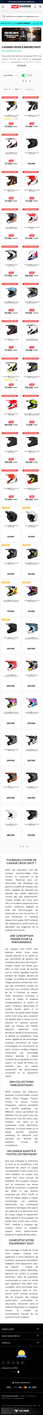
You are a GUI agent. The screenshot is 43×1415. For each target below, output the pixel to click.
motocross (36, 59)
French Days (30, 1396)
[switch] (24, 75)
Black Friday (6, 1398)
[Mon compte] (35, 6)
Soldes (22, 1396)
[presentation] (2, 2)
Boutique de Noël (18, 1398)
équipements (16, 62)
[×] (41, 24)
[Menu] (2, 7)
